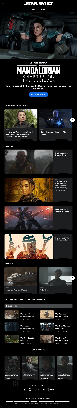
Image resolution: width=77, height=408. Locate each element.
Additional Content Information (21, 401)
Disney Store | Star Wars (21, 403)
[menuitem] (3, 3)
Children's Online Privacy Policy (46, 401)
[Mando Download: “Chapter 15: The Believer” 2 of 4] (55, 118)
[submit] (74, 3)
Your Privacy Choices (55, 403)
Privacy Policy (34, 401)
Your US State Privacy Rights (62, 401)
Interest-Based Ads (44, 403)
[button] (38, 94)
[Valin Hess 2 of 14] (55, 276)
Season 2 (12, 306)
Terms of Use (9, 401)
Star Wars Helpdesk (33, 403)
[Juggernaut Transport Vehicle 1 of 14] (20, 276)
